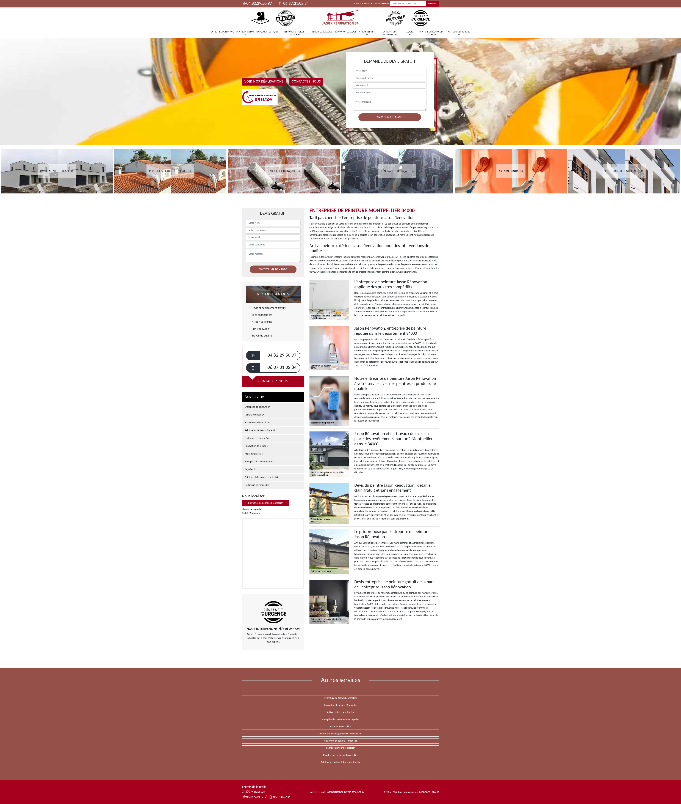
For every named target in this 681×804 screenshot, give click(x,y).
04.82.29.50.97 (259, 4)
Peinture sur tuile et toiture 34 (294, 33)
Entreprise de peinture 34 (222, 33)
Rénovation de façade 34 (345, 33)
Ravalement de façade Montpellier (340, 755)
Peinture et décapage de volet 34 (431, 33)
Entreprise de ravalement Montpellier (340, 719)
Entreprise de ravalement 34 (390, 33)
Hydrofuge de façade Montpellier (340, 698)
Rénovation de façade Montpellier (341, 705)
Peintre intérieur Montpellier (340, 748)
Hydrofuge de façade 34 (321, 33)
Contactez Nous (306, 81)
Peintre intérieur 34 (245, 33)
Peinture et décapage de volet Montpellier (340, 733)
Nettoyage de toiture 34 (459, 33)
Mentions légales (429, 792)
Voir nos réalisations (264, 81)
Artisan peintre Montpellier (340, 712)
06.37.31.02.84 (295, 4)
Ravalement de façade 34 (267, 33)
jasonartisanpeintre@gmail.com (345, 792)
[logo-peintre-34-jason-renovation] (340, 18)
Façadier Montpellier (340, 726)
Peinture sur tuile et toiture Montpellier (340, 762)
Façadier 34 (410, 33)
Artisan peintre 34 (367, 33)
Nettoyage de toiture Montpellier (340, 741)
